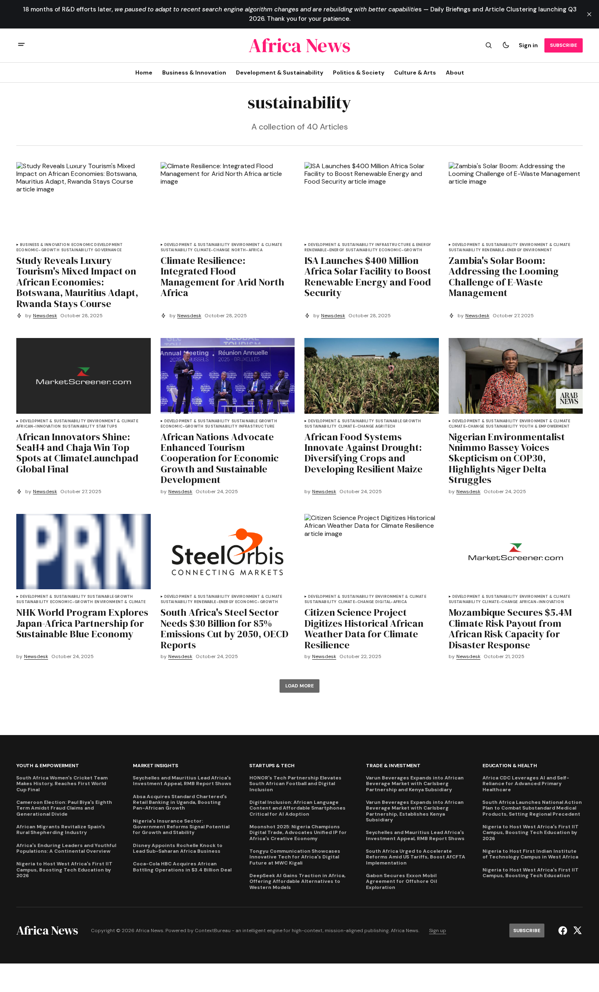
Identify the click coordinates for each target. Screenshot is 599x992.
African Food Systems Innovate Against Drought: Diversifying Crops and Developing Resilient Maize (363, 453)
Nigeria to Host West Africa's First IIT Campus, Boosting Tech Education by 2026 (64, 869)
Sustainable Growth (254, 421)
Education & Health (509, 765)
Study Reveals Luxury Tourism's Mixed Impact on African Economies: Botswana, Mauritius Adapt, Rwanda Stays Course (77, 282)
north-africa (246, 250)
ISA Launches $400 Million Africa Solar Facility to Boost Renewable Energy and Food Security (367, 276)
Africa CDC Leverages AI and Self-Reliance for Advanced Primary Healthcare (525, 783)
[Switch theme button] (505, 45)
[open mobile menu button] (21, 45)
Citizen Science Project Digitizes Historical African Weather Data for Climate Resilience (363, 628)
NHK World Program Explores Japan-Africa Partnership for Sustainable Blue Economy (82, 623)
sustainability (77, 250)
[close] (589, 14)
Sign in (528, 45)
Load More (299, 686)
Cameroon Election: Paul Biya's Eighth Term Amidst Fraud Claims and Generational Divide (64, 808)
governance (108, 250)
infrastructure (257, 426)
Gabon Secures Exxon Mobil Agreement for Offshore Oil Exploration (401, 881)
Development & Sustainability (197, 245)
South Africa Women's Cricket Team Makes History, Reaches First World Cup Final (62, 783)
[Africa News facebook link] (563, 930)
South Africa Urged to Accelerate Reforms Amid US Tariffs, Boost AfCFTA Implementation (415, 857)
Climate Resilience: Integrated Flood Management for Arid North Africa (222, 276)
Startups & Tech (271, 765)
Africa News (404, 930)
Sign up (437, 930)
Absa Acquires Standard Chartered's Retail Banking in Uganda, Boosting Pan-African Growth (180, 802)
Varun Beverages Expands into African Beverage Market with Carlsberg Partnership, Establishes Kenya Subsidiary (415, 811)
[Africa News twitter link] (576, 930)
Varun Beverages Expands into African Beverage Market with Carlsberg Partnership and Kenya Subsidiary (415, 783)
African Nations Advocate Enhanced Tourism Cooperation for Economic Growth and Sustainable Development (220, 458)
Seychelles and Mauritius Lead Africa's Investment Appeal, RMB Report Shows (182, 781)
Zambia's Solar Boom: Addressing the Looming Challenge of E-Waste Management (504, 276)
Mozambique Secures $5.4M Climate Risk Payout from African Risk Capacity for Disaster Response (510, 628)
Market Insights (155, 765)
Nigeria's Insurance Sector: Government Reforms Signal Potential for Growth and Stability (181, 827)
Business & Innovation (45, 245)
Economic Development (97, 245)
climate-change (212, 250)
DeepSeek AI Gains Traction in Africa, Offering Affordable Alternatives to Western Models (297, 881)
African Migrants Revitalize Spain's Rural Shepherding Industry (60, 830)
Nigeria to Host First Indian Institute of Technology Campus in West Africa (530, 854)
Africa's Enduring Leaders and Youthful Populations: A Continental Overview (66, 848)
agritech (385, 426)
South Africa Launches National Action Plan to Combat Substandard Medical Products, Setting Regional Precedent (532, 808)
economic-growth (37, 250)
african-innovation (38, 426)
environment (537, 250)
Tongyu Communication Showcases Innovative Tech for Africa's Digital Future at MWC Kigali (294, 857)
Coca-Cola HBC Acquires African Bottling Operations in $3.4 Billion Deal (182, 867)
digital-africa (391, 602)
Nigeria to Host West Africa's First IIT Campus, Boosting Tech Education (530, 873)
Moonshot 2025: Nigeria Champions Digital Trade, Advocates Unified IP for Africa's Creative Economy (298, 832)
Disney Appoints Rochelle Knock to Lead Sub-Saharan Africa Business (177, 848)
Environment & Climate (256, 245)
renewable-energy (324, 250)
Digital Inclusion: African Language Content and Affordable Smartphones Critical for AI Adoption (297, 808)
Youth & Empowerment (545, 426)
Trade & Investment (393, 765)
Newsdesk (45, 315)
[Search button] (488, 45)
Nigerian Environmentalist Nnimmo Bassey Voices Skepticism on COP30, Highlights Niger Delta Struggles (507, 458)
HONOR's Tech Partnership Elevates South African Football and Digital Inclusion (295, 783)
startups (106, 426)
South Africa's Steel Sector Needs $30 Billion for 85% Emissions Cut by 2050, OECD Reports (224, 628)
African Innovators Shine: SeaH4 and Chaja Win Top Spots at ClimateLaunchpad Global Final (77, 453)
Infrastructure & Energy (403, 245)
